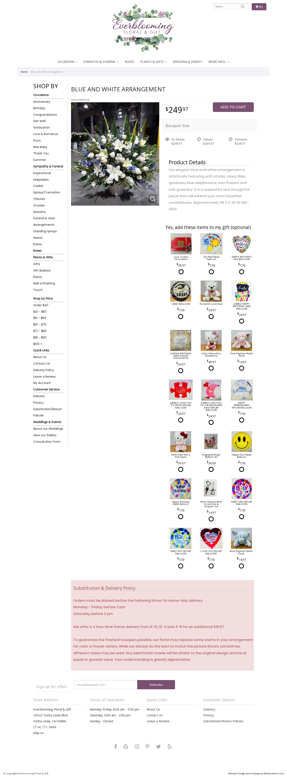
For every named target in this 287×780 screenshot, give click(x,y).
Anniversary (41, 102)
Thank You (41, 153)
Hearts (38, 238)
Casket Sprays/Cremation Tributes (46, 192)
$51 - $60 (39, 318)
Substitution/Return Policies (47, 412)
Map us (38, 733)
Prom (37, 140)
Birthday (39, 108)
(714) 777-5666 (44, 727)
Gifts (36, 264)
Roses (129, 62)
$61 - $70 (39, 324)
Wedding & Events (187, 62)
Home (24, 71)
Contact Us (41, 363)
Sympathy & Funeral (99, 62)
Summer (39, 160)
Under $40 (40, 305)
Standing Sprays (45, 231)
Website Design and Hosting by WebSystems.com (256, 773)
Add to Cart (233, 107)
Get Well (39, 121)
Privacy (38, 403)
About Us (39, 357)
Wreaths (39, 212)
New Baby (40, 147)
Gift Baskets (42, 270)
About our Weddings (48, 429)
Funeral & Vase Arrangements (44, 221)
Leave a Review (44, 376)
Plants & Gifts (152, 62)
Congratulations (45, 115)
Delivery (39, 396)
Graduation (41, 127)
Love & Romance (45, 134)
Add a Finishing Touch (44, 286)
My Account (42, 383)
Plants (37, 244)
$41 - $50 (39, 312)
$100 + (37, 344)
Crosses (39, 205)
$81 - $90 (39, 337)
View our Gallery (45, 435)
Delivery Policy (43, 370)
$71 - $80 (39, 331)
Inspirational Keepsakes (42, 176)
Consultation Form (47, 442)
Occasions (66, 62)
